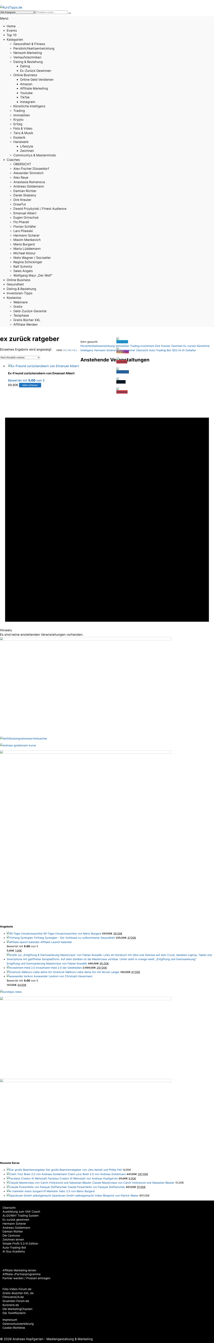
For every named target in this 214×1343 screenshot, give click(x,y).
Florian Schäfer (24, 227)
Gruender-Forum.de (16, 1301)
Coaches (13, 160)
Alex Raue (20, 177)
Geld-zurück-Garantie (29, 311)
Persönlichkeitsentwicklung (34, 48)
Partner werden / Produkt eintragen (26, 1278)
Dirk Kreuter (22, 200)
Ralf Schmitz (22, 267)
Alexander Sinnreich (28, 173)
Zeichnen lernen (13, 1239)
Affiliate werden (25, 324)
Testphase (21, 315)
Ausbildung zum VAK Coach (21, 1211)
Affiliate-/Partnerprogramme (22, 1274)
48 (69, 350)
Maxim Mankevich (27, 240)
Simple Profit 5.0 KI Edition (20, 1243)
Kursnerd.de (11, 1305)
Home (11, 26)
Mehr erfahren (30, 385)
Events (12, 30)
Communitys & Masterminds (34, 155)
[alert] (107, 502)
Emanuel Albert (24, 213)
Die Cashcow (11, 1235)
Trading (19, 111)
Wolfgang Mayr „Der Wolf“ (32, 275)
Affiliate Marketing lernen (19, 1270)
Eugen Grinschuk (26, 217)
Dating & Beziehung (28, 62)
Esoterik (19, 137)
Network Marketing (27, 53)
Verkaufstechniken (27, 57)
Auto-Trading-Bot (14, 1247)
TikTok (25, 97)
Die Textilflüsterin (14, 1313)
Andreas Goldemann (28, 186)
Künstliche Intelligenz (29, 106)
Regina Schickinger (27, 262)
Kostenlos (14, 298)
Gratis (17, 307)
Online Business (25, 75)
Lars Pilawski (23, 231)
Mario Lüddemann (27, 249)
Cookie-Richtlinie (14, 1327)
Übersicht (9, 1207)
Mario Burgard (24, 244)
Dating (25, 66)
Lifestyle (26, 146)
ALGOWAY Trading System (21, 1215)
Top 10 (12, 35)
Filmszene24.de (13, 1297)
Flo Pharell (21, 222)
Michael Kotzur (24, 253)
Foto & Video (22, 128)
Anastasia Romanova (29, 182)
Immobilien (21, 115)
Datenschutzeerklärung (18, 1323)
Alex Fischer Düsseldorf (31, 169)
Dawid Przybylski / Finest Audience (39, 209)
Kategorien (15, 40)
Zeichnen (27, 151)
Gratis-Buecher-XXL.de (18, 1293)
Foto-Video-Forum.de (17, 1289)
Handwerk (21, 142)
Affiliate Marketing (34, 88)
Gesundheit (15, 284)
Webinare (20, 302)
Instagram (27, 102)
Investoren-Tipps (19, 293)
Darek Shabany (24, 195)
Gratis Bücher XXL (26, 320)
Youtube (26, 93)
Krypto (18, 120)
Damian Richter (24, 191)
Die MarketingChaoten (17, 1309)
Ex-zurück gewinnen (35, 71)
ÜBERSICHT (22, 164)
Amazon (26, 84)
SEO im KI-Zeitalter (184, 350)
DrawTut (19, 204)
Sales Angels (23, 271)
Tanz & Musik (23, 133)
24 (64, 350)
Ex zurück (189, 346)
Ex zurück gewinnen (16, 1219)
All (75, 350)
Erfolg (17, 124)
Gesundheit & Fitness (29, 44)
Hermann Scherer (26, 235)
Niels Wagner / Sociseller (32, 258)
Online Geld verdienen (37, 80)
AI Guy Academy (14, 1251)
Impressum (10, 1319)
